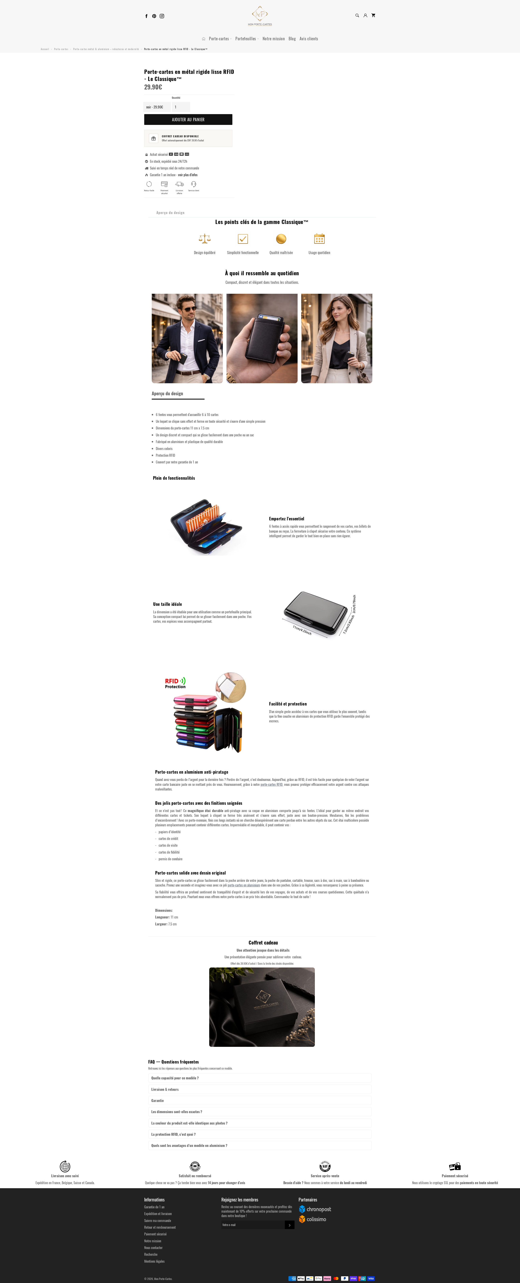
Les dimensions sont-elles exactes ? (176, 1111)
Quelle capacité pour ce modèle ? (175, 1078)
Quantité (176, 97)
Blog (292, 38)
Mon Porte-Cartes (163, 1279)
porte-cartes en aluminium (244, 885)
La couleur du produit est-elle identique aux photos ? (189, 1123)
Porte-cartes (219, 38)
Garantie (157, 1100)
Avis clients (309, 38)
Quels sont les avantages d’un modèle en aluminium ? (189, 1145)
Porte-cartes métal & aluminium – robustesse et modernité (106, 49)
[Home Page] (203, 39)
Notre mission (274, 38)
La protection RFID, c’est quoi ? (173, 1134)
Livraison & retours (165, 1089)
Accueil (45, 49)
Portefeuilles (246, 38)
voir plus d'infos (187, 174)
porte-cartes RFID (272, 784)
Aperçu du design (170, 212)
